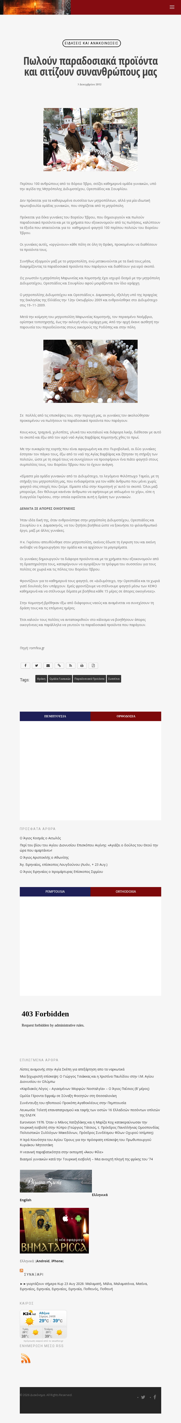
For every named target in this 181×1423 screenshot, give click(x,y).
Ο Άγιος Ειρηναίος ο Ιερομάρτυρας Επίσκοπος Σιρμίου (61, 871)
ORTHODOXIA (126, 891)
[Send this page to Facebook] (25, 666)
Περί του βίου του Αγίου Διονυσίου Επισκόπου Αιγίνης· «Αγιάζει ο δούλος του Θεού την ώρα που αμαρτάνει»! (89, 848)
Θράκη (41, 678)
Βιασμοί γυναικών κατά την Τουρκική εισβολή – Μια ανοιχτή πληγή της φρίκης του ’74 (86, 1159)
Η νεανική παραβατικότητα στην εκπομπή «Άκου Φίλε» (61, 1152)
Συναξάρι (34, 1274)
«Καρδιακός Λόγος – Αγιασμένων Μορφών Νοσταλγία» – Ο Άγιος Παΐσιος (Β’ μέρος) (84, 1088)
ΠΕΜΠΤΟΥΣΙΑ (55, 716)
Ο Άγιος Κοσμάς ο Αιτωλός (40, 838)
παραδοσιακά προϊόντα (89, 678)
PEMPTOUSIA (55, 891)
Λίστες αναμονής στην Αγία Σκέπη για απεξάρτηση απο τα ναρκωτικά (72, 1069)
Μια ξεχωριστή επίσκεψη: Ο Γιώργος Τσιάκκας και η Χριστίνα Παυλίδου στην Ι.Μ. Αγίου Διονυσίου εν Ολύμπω (87, 1079)
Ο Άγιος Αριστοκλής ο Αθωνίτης (44, 857)
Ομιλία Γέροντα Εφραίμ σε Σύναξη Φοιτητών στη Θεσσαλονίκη (68, 1095)
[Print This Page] (82, 666)
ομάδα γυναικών (59, 678)
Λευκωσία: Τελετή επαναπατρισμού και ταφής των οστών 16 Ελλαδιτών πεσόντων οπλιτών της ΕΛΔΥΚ (90, 1112)
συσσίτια (113, 678)
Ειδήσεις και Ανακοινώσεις (92, 43)
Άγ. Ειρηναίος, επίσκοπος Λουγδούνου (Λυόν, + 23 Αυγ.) (63, 864)
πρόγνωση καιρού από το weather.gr (43, 1341)
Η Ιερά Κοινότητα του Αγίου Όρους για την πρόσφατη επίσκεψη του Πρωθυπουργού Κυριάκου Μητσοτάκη (85, 1142)
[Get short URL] (59, 666)
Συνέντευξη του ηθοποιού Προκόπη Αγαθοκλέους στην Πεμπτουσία (73, 1103)
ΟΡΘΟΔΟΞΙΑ (126, 716)
